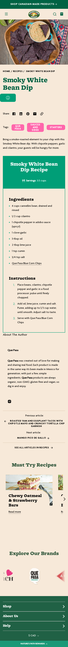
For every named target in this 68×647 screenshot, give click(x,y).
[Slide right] (64, 499)
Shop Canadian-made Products (32, 4)
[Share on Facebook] (13, 113)
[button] (54, 14)
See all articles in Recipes (32, 448)
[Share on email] (34, 113)
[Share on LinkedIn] (20, 113)
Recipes (17, 71)
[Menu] (6, 14)
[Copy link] (41, 113)
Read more (15, 512)
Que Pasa (18, 127)
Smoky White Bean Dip (40, 71)
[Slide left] (3, 499)
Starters (56, 127)
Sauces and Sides (35, 128)
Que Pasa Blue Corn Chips (27, 263)
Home (6, 71)
